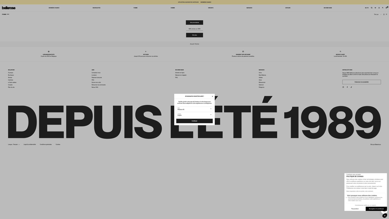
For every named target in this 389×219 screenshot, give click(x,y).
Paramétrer (355, 209)
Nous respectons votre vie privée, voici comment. (359, 191)
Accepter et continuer (376, 209)
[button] (384, 215)
